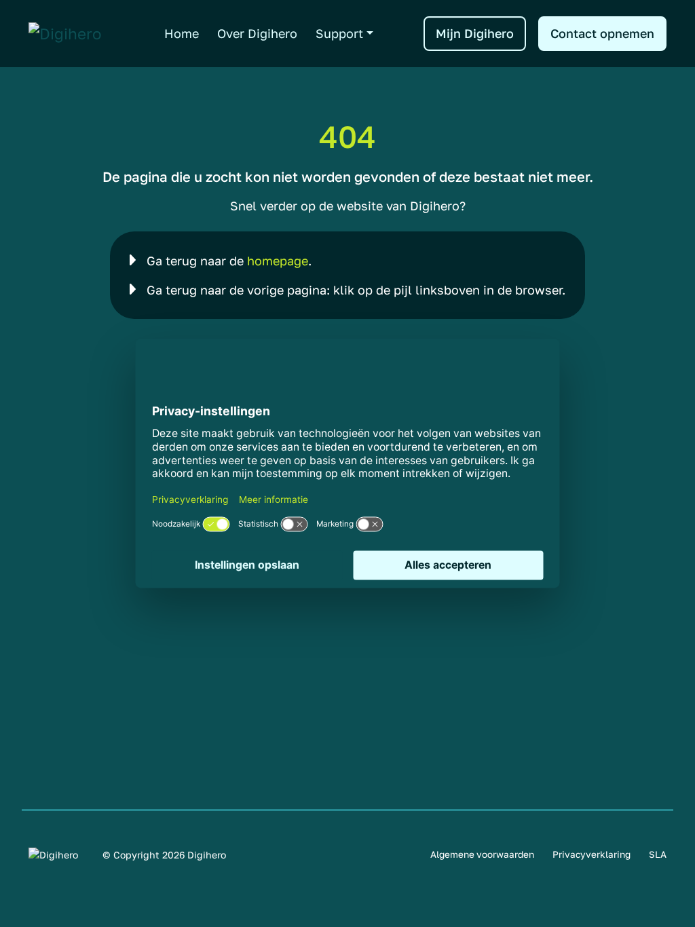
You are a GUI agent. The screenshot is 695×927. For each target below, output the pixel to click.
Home (181, 33)
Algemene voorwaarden (482, 854)
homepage (277, 260)
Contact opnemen (602, 33)
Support (339, 33)
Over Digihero (257, 33)
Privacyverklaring (591, 854)
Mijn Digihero (475, 33)
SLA (657, 854)
